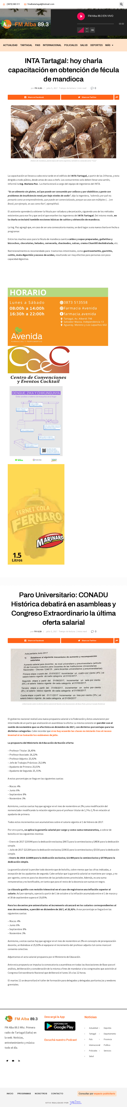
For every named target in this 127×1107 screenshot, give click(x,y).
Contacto (57, 1094)
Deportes (96, 45)
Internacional (52, 45)
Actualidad (10, 45)
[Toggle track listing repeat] (92, 30)
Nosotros (41, 1094)
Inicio (10, 1094)
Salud (84, 45)
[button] (121, 4)
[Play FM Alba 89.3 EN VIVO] (81, 16)
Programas (24, 1094)
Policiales (70, 45)
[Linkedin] (19, 1061)
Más (107, 45)
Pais (37, 45)
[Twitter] (7, 1061)
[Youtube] (13, 1061)
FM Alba (38, 88)
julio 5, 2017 (52, 88)
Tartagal (26, 45)
